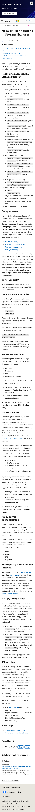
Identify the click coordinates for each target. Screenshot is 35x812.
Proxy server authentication (12, 53)
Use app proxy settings (13, 247)
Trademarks (5, 809)
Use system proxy (11, 250)
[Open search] (26, 21)
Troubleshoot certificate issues (16, 733)
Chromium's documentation (12, 438)
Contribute (5, 804)
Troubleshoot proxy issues (15, 730)
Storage (15, 25)
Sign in (31, 21)
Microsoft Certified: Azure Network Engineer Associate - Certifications (17, 767)
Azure (9, 25)
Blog (27, 801)
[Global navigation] (2, 21)
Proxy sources (7, 51)
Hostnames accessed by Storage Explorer (16, 48)
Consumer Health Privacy (10, 806)
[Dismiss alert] (31, 3)
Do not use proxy (11, 242)
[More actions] (31, 25)
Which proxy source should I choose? (15, 56)
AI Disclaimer (6, 801)
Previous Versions (18, 801)
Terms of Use (26, 806)
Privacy (13, 804)
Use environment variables (15, 244)
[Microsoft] (17, 21)
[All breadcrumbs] (3, 25)
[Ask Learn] (28, 25)
